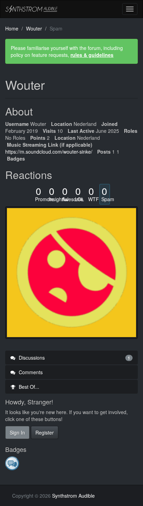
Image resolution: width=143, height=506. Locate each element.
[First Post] (12, 463)
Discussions (73, 357)
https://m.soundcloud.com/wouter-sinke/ (48, 151)
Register (44, 432)
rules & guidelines (91, 54)
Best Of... (28, 386)
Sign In (17, 432)
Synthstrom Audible (32, 9)
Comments (30, 372)
